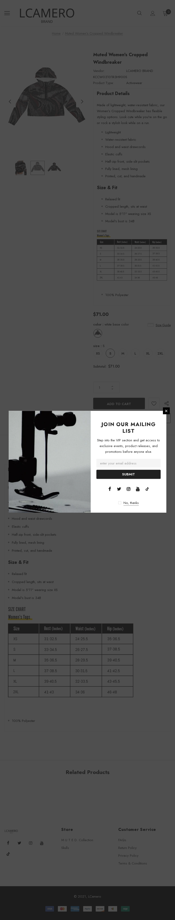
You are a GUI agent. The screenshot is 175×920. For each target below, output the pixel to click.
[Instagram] (128, 488)
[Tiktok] (147, 488)
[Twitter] (119, 488)
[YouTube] (137, 488)
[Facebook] (109, 488)
